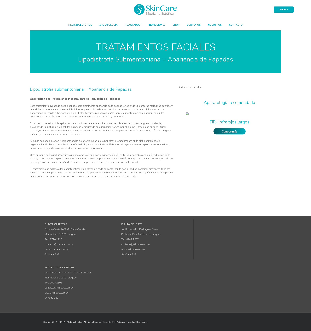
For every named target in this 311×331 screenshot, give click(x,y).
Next (279, 122)
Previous (179, 122)
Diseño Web (141, 322)
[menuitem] (80, 24)
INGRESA (283, 9)
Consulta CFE (109, 322)
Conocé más (229, 131)
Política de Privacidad (125, 322)
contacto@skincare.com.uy (59, 244)
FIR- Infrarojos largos (229, 122)
